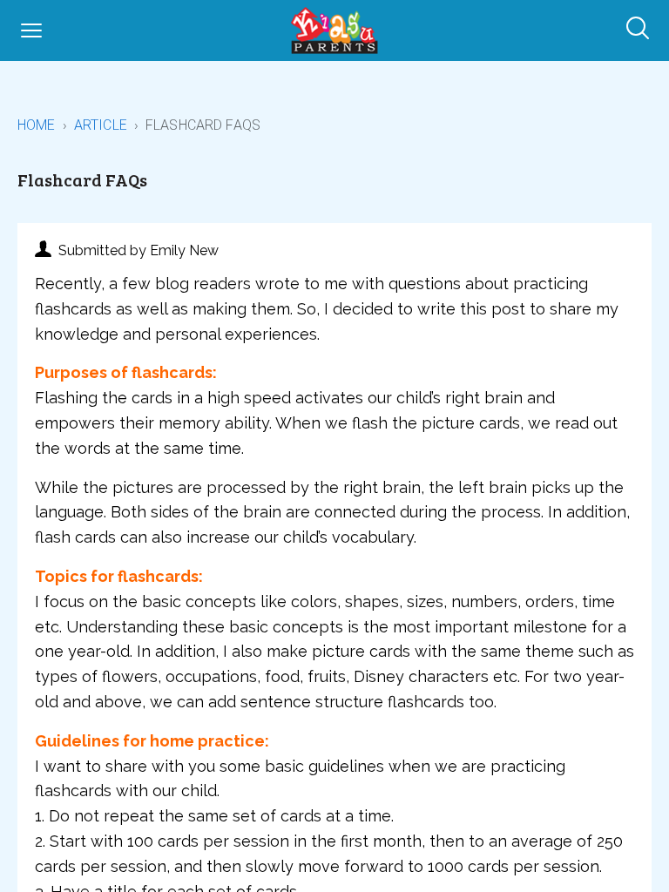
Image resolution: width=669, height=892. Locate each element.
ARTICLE (100, 125)
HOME (36, 125)
